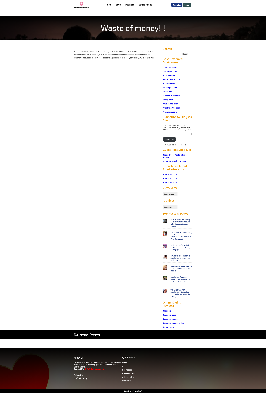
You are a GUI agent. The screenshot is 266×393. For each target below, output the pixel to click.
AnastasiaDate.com (171, 108)
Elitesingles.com (170, 88)
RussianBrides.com (171, 96)
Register (177, 5)
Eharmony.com (169, 84)
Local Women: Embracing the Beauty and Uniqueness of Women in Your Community (181, 235)
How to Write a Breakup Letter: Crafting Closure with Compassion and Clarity (180, 223)
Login (186, 5)
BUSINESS (129, 5)
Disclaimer (126, 381)
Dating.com (168, 100)
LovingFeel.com (170, 71)
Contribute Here (128, 374)
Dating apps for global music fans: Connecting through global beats (180, 247)
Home (124, 363)
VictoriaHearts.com (171, 79)
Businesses (127, 370)
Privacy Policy (128, 377)
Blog (124, 366)
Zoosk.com (167, 92)
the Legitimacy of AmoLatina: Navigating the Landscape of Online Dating (181, 293)
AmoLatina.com (170, 112)
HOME (108, 5)
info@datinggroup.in (94, 369)
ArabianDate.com (170, 104)
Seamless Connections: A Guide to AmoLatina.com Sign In (181, 268)
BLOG (118, 5)
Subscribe (169, 139)
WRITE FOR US (145, 5)
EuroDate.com (169, 75)
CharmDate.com (170, 67)
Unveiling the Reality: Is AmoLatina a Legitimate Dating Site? (180, 258)
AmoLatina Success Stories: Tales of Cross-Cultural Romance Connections (180, 280)
